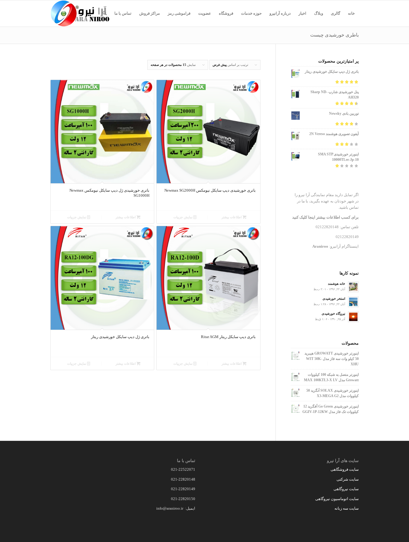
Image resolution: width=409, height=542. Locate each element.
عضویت (204, 13)
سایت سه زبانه (346, 508)
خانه (351, 13)
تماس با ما (122, 13)
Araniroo (320, 246)
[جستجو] (104, 13)
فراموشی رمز (179, 13)
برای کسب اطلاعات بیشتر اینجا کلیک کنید (325, 217)
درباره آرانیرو (280, 13)
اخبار (302, 13)
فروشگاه (226, 13)
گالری (335, 13)
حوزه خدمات (251, 13)
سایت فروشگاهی (345, 469)
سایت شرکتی (348, 479)
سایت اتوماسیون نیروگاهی (337, 498)
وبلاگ (318, 13)
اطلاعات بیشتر (232, 217)
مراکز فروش (149, 13)
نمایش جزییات (183, 217)
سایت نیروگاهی (346, 489)
